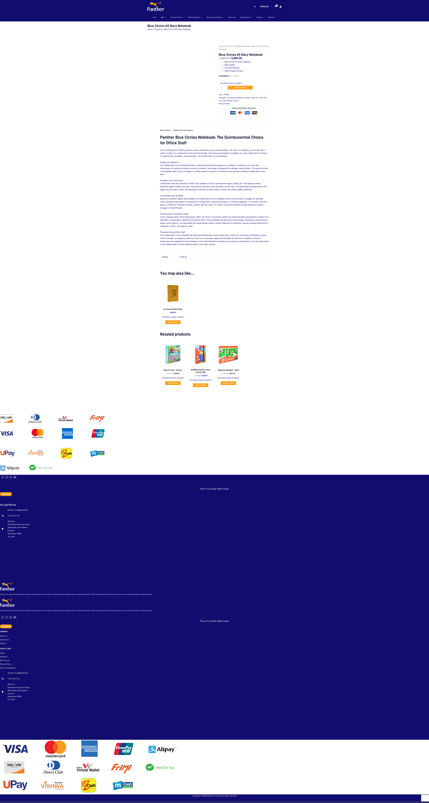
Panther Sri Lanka (214, 796)
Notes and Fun (245, 17)
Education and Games (214, 17)
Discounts (232, 17)
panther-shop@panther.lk (18, 510)
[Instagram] (6, 477)
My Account (4, 660)
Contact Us (4, 640)
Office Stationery (194, 17)
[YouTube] (15, 477)
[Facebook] (2, 477)
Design (259, 17)
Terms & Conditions (8, 668)
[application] (165, 17)
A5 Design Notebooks (241, 46)
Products (3, 657)
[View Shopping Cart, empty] (275, 6)
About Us (3, 636)
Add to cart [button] (172, 322)
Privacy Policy (5, 664)
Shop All (271, 17)
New (154, 17)
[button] (255, 6)
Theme (236, 101)
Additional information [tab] (183, 130)
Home (221, 46)
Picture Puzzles (176, 17)
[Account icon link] (281, 7)
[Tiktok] (10, 477)
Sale (162, 17)
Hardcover (254, 98)
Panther (227, 104)
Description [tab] (165, 130)
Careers (3, 643)
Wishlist (264, 6)
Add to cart (240, 88)
